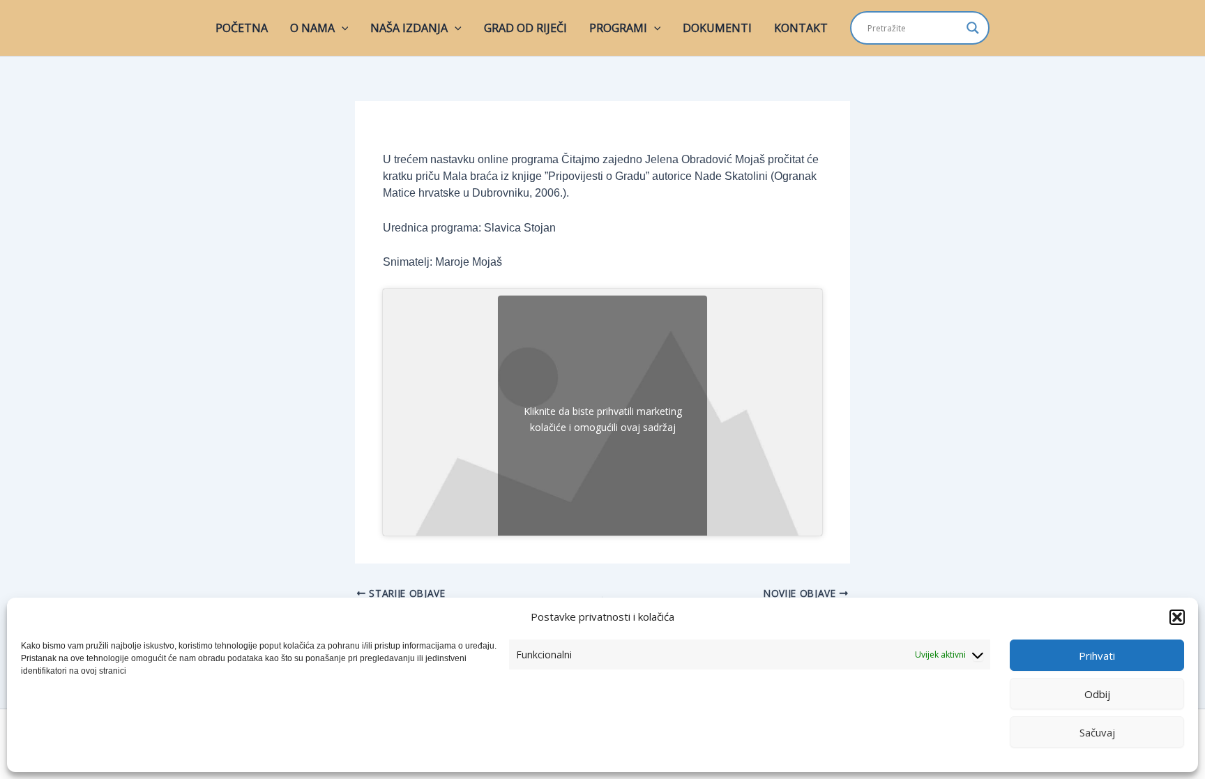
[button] (1177, 617)
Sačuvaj (1097, 732)
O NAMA (312, 28)
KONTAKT (801, 28)
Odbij (1097, 694)
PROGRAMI (618, 28)
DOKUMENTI (717, 28)
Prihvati (1097, 656)
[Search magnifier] (973, 28)
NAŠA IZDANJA (409, 28)
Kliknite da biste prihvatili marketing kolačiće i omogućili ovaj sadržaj (603, 419)
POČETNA (241, 28)
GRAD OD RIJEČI (525, 28)
